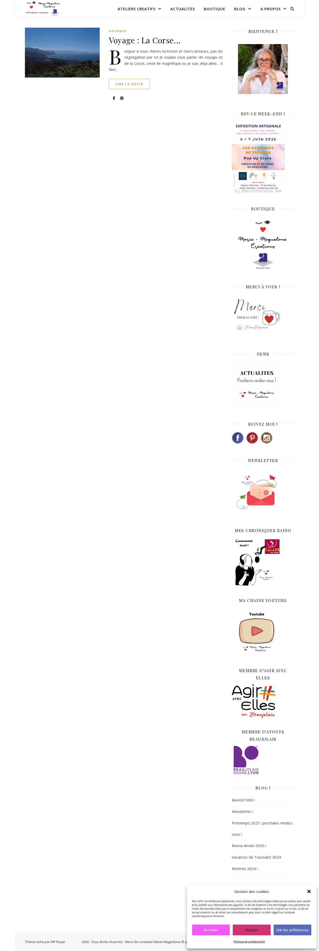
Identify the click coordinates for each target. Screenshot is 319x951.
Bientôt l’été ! (243, 799)
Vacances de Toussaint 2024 (256, 857)
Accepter (211, 930)
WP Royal (58, 942)
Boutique (214, 8)
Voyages (118, 31)
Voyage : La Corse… (144, 40)
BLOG (239, 8)
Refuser (251, 930)
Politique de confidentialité (249, 941)
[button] (309, 891)
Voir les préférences (292, 930)
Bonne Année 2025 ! (249, 845)
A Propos (270, 8)
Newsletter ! (242, 811)
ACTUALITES (182, 8)
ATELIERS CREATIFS (137, 8)
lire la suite (129, 84)
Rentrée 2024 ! (245, 868)
